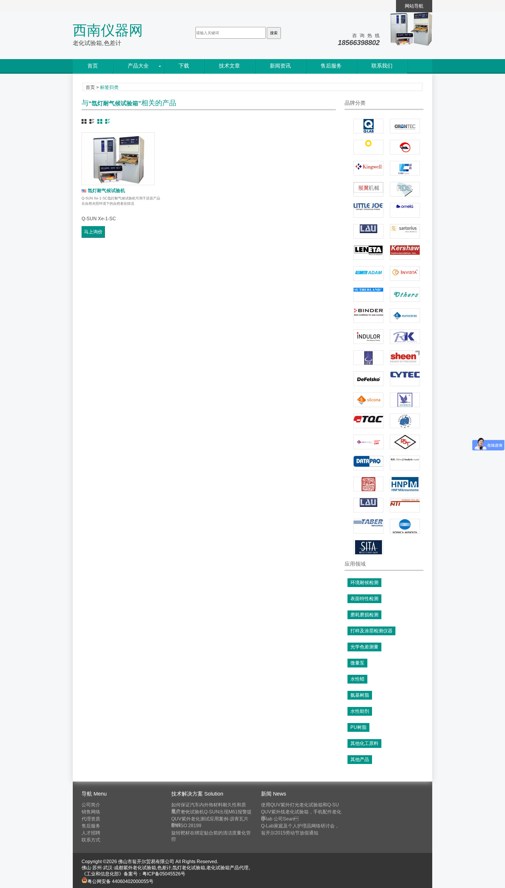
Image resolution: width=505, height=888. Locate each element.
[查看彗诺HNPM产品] (405, 484)
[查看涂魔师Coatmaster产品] (368, 147)
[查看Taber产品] (368, 526)
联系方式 (91, 839)
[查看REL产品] (368, 357)
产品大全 (138, 66)
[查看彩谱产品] (405, 168)
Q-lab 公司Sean (280, 818)
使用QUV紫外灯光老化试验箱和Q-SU (300, 804)
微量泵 (357, 662)
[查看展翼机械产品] (368, 189)
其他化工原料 (364, 743)
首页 (92, 66)
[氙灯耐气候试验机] (118, 158)
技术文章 (229, 66)
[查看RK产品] (405, 336)
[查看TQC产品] (368, 421)
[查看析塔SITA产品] (368, 547)
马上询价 (93, 231)
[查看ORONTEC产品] (405, 126)
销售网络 (91, 811)
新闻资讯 (280, 66)
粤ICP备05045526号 (163, 873)
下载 (184, 66)
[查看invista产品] (405, 273)
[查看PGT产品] (405, 442)
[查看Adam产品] (368, 273)
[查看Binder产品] (368, 315)
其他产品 (359, 759)
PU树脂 (358, 727)
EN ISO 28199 (186, 825)
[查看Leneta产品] (368, 252)
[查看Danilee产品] (368, 294)
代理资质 (91, 818)
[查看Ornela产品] (405, 210)
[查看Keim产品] (368, 442)
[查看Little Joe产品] (368, 210)
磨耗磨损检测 (364, 614)
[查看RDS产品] (405, 189)
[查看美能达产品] (405, 526)
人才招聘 (91, 832)
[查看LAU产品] (368, 231)
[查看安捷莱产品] (405, 463)
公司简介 (91, 804)
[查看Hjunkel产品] (368, 484)
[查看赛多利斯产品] (405, 231)
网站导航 (414, 6)
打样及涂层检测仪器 (371, 630)
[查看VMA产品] (405, 147)
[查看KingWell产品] (368, 168)
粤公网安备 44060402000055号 (120, 881)
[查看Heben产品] (405, 421)
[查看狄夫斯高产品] (368, 378)
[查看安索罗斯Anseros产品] (405, 400)
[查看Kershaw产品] (405, 252)
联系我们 (381, 66)
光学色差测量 (364, 646)
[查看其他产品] (405, 294)
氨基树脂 (359, 695)
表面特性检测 (364, 598)
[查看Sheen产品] (405, 357)
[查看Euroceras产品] (405, 315)
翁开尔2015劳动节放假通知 (289, 832)
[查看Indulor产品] (368, 336)
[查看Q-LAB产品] (368, 126)
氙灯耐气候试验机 (106, 190)
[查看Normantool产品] (405, 505)
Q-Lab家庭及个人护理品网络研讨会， (300, 825)
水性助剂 (359, 711)
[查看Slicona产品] (368, 400)
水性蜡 (357, 679)
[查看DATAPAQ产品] (368, 463)
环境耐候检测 (364, 582)
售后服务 (331, 66)
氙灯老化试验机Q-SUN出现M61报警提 (211, 811)
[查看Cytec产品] (405, 378)
